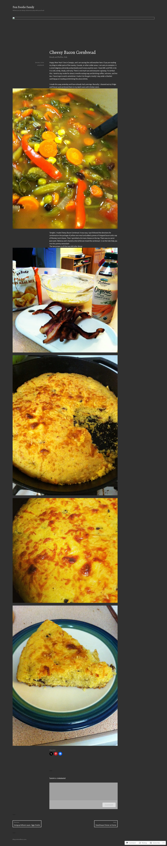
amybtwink (40, 65)
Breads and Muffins (56, 57)
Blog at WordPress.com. (20, 839)
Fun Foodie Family (23, 7)
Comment (109, 805)
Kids (65, 57)
